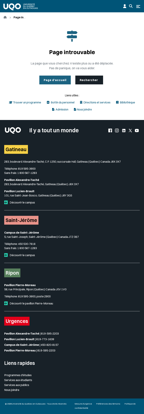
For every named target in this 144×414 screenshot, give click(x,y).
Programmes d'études (18, 375)
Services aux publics (16, 385)
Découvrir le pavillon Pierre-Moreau (31, 303)
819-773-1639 (45, 339)
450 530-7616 (26, 244)
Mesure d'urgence (83, 404)
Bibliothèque (127, 102)
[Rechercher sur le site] (131, 6)
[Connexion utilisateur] (124, 6)
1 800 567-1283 (27, 173)
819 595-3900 (26, 168)
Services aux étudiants (18, 380)
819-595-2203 (50, 333)
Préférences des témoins (108, 404)
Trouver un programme (26, 102)
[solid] (6, 202)
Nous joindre (84, 109)
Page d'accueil (55, 80)
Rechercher (89, 80)
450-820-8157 (50, 345)
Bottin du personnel (62, 102)
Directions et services (96, 102)
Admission (61, 109)
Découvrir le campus (22, 202)
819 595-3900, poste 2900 (34, 296)
